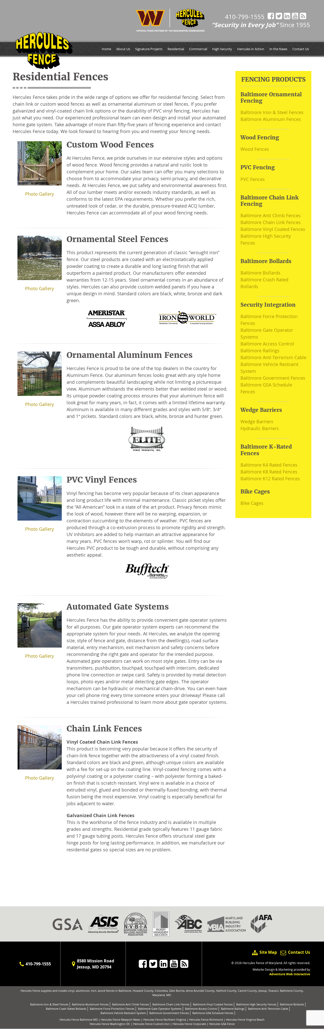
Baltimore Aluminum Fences (270, 119)
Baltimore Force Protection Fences (112, 1008)
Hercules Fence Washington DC (110, 1024)
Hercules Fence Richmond (206, 1019)
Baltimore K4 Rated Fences (268, 465)
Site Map (268, 952)
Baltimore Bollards (260, 273)
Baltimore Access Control (267, 344)
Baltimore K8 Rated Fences (268, 472)
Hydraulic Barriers (259, 428)
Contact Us (300, 49)
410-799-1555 (245, 17)
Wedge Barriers (256, 421)
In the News (278, 49)
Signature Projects (149, 49)
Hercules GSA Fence (222, 1024)
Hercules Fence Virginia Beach (245, 1019)
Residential (176, 49)
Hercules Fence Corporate (189, 1024)
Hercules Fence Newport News (120, 1019)
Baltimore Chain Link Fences (270, 222)
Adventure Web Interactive (289, 974)
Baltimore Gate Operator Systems (159, 1008)
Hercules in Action (250, 49)
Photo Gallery (39, 194)
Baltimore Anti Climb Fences (270, 215)
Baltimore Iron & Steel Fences (271, 112)
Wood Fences (254, 149)
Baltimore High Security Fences (256, 1004)
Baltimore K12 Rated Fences (270, 478)
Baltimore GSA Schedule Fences (212, 1013)
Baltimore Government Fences (272, 378)
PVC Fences (252, 179)
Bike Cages (252, 503)
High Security (222, 49)
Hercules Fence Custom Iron (151, 1024)
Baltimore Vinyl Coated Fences (272, 229)
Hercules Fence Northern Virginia (164, 1019)
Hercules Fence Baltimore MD (78, 1019)
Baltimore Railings (259, 350)
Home (106, 49)
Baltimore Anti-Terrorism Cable (273, 357)
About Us (123, 49)
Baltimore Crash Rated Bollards (66, 1008)
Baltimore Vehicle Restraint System (123, 1013)
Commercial (198, 49)
